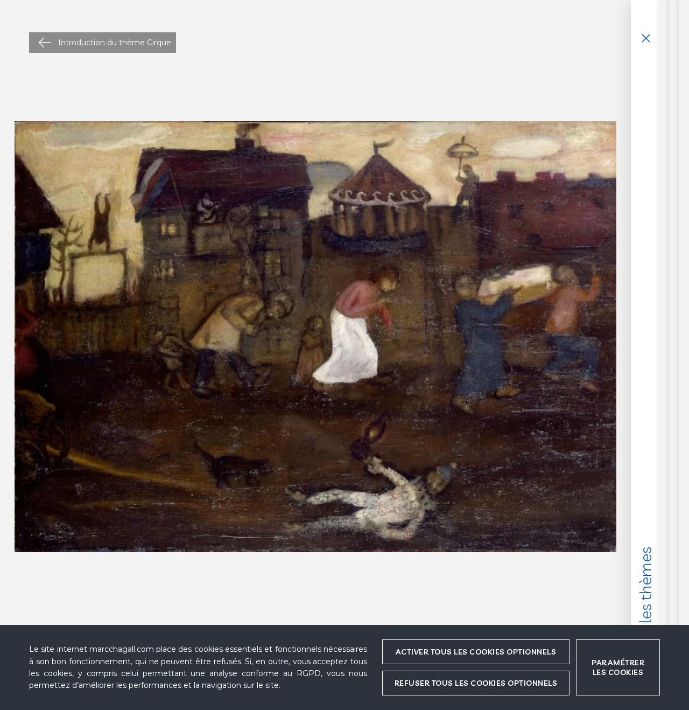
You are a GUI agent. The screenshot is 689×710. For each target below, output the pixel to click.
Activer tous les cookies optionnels (476, 652)
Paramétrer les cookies (618, 667)
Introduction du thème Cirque (114, 42)
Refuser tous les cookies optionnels (476, 683)
